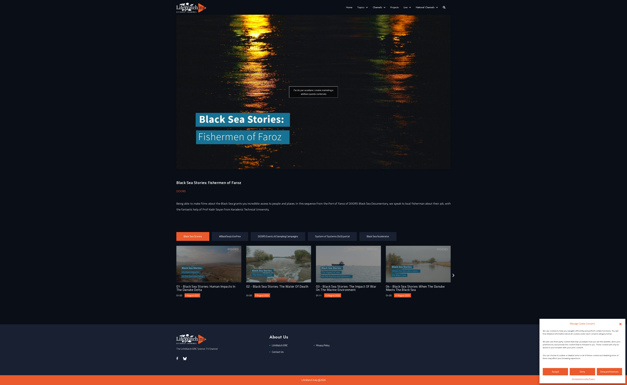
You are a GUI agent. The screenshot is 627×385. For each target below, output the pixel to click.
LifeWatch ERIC (280, 345)
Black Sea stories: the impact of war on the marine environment (346, 288)
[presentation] (453, 275)
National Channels (425, 7)
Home (349, 7)
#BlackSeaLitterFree (230, 236)
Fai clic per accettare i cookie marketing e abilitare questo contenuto (313, 92)
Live (406, 7)
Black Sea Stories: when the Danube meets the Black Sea (415, 288)
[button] (620, 323)
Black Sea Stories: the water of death (280, 286)
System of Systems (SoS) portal (332, 236)
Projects (394, 7)
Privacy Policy (323, 345)
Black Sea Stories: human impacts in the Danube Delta (205, 288)
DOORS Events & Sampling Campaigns (278, 236)
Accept (555, 372)
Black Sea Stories (193, 236)
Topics (360, 7)
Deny (582, 372)
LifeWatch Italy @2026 (314, 380)
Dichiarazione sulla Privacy (583, 378)
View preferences (609, 372)
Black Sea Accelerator (378, 236)
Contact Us (278, 352)
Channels (377, 7)
